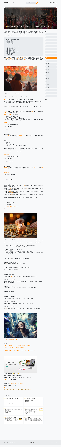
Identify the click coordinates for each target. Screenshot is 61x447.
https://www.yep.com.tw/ (13, 383)
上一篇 (5, 392)
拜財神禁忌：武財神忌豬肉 (11, 47)
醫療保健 (47, 63)
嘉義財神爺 (10, 339)
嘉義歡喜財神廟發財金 (10, 41)
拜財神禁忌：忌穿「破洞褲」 (11, 50)
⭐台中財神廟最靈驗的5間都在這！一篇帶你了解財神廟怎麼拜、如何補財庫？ (17, 345)
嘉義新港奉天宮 (6, 167)
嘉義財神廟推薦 (14, 339)
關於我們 (8, 442)
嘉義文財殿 (6, 111)
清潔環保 (47, 72)
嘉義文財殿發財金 (10, 40)
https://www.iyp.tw (21, 383)
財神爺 (22, 57)
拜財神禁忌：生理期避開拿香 (11, 52)
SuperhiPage (28, 445)
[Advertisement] (23, 432)
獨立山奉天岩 (29, 417)
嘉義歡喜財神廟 (20, 135)
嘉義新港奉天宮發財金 (10, 42)
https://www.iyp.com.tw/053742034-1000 (14, 177)
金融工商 (47, 66)
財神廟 (7, 389)
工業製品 (47, 93)
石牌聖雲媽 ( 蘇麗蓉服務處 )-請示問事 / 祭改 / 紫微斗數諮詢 (32, 408)
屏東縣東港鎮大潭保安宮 (31, 398)
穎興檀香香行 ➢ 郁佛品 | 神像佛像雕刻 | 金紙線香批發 (14, 398)
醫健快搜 (31, 445)
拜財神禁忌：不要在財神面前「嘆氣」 (13, 51)
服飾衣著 (47, 40)
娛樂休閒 (47, 51)
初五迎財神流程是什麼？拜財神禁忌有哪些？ (12, 45)
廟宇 (47, 57)
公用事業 (47, 96)
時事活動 (47, 34)
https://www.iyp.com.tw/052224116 (13, 206)
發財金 (5, 99)
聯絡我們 (5, 442)
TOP (58, 443)
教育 (47, 54)
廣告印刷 (47, 87)
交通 (47, 75)
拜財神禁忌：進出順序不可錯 (11, 48)
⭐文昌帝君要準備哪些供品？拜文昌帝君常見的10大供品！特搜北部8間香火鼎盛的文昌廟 (19, 350)
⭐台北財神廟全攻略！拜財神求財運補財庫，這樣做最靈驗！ (14, 347)
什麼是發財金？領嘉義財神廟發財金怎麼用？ (12, 39)
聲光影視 (47, 81)
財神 (13, 59)
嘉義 (4, 389)
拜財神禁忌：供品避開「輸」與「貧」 (13, 46)
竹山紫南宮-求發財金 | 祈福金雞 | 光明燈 (12, 417)
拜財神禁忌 (22, 389)
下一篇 (42, 392)
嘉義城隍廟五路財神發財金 (11, 43)
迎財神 (29, 389)
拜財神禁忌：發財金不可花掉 (11, 53)
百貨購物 (47, 69)
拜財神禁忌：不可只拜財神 (11, 49)
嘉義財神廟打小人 (15, 389)
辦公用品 (47, 60)
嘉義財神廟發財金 (7, 58)
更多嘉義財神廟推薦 (8, 54)
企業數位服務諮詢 (12, 442)
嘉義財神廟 (19, 58)
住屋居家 (47, 43)
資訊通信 (47, 84)
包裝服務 (47, 78)
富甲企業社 (8, 408)
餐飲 (47, 37)
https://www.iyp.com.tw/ (20, 385)
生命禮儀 (47, 90)
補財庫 (24, 59)
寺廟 (4, 387)
